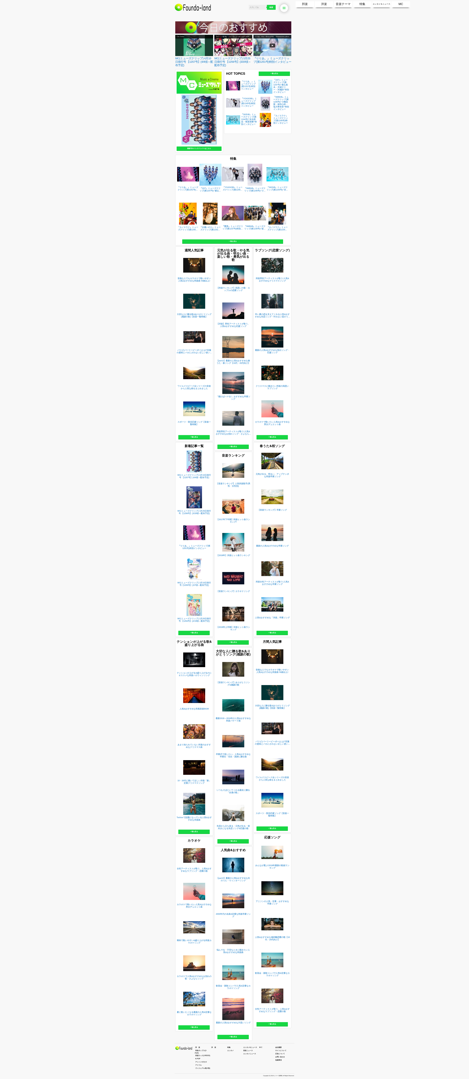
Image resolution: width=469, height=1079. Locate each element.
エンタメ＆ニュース (381, 4)
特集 (362, 4)
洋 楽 (213, 1047)
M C (260, 1047)
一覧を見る (274, 73)
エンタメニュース (249, 1054)
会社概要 (278, 1047)
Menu (287, 8)
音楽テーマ (343, 4)
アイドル (198, 1065)
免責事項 (278, 1060)
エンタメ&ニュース (250, 1047)
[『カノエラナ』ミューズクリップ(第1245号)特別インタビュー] (273, 126)
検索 (271, 7)
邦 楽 (197, 1047)
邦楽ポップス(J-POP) (201, 1052)
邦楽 (305, 4)
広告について (280, 1054)
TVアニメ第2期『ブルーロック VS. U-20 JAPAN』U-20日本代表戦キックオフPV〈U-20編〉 (248, 36)
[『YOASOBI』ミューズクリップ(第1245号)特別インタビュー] (241, 109)
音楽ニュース (248, 1050)
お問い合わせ (280, 1057)
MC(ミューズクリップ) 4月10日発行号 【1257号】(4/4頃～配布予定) (194, 62)
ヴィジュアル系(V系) (202, 1068)
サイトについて (280, 1050)
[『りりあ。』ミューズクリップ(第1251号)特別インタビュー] (241, 92)
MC (401, 4)
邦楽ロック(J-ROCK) (202, 1055)
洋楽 (324, 4)
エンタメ (230, 1050)
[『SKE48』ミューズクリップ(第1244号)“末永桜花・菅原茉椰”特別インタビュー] (241, 126)
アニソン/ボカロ (201, 1062)
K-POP (197, 1059)
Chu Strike (180, 36)
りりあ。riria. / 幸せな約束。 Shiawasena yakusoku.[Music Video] (278, 36)
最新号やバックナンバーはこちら (199, 148)
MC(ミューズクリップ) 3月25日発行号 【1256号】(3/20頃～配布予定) (232, 62)
